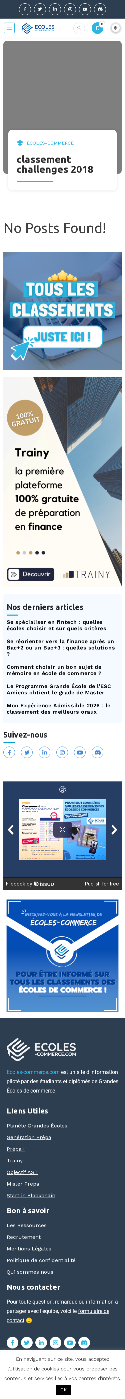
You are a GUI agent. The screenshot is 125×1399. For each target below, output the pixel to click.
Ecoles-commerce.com (33, 1072)
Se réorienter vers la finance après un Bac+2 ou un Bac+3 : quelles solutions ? (61, 647)
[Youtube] (85, 9)
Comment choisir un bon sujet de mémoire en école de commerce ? (54, 670)
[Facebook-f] (25, 9)
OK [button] (63, 1389)
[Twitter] (40, 9)
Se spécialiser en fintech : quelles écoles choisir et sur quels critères (57, 625)
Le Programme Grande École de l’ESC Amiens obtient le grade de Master (59, 689)
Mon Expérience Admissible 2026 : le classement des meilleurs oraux (59, 708)
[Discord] (100, 9)
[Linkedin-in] (55, 9)
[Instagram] (70, 9)
